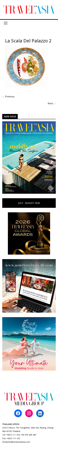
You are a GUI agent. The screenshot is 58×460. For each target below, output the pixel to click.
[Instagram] (29, 413)
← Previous (8, 96)
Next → (52, 103)
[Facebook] (18, 413)
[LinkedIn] (40, 413)
